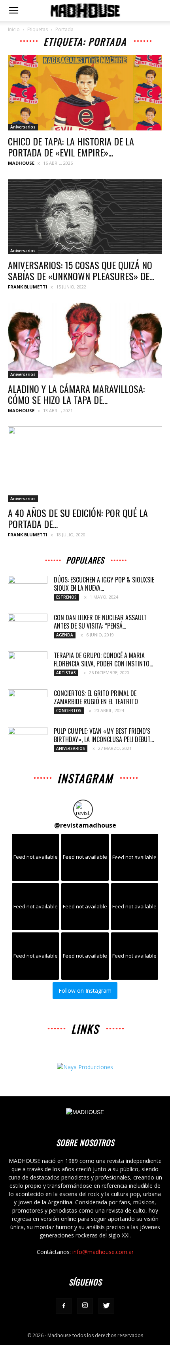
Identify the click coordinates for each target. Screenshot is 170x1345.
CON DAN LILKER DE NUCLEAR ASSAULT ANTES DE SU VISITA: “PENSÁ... (100, 622)
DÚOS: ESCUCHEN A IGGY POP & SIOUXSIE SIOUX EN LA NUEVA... (104, 584)
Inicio (14, 29)
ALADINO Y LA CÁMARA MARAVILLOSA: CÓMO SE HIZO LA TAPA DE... (76, 394)
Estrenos (66, 597)
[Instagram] (85, 1306)
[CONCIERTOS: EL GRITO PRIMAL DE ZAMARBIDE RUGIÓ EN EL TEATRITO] (27, 703)
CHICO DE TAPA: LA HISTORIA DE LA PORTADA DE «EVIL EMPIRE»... (71, 146)
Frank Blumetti (27, 287)
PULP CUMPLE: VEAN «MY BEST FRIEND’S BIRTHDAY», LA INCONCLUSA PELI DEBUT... (104, 735)
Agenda (64, 635)
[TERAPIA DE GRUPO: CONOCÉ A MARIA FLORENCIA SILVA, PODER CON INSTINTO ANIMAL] (27, 665)
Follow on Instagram (85, 990)
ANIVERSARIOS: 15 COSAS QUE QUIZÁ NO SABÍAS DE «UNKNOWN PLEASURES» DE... (81, 270)
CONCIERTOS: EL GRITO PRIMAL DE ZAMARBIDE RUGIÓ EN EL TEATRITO (96, 697)
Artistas (66, 672)
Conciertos (68, 710)
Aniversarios (23, 127)
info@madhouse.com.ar (103, 1252)
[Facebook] (64, 1306)
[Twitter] (106, 1306)
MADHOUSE (21, 163)
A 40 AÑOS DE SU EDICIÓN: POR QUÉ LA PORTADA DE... (78, 518)
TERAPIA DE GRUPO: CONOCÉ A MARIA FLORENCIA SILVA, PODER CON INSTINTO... (103, 659)
